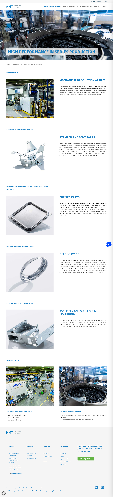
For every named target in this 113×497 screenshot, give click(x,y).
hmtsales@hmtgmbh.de (15, 467)
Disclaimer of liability (37, 488)
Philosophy (63, 453)
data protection (16, 488)
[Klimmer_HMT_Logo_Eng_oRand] (13, 6)
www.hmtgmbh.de (13, 469)
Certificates (46, 453)
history (62, 456)
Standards (46, 459)
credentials (63, 464)
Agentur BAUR (57, 491)
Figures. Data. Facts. (65, 459)
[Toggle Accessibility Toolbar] (108, 244)
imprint (8, 488)
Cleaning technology (31, 458)
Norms (45, 461)
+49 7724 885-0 (97, 1)
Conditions (26, 488)
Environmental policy (65, 461)
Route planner (16, 473)
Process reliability (48, 456)
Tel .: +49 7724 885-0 (14, 465)
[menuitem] (102, 1)
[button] (3, 493)
